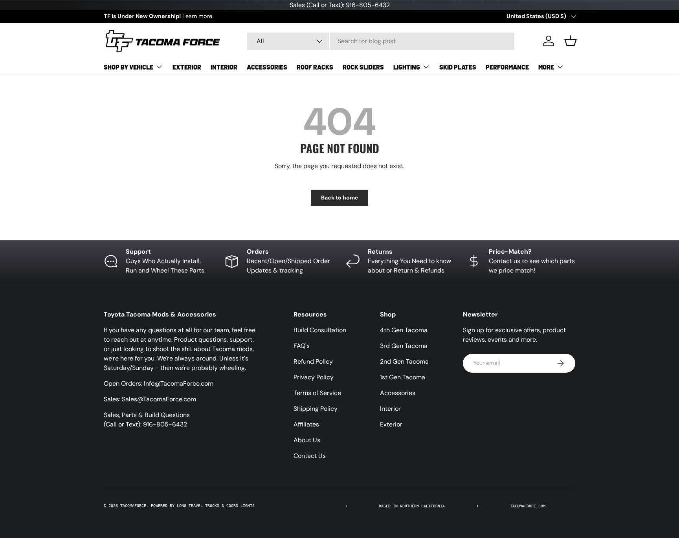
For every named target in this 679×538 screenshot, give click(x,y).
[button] (570, 40)
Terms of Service (317, 393)
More (546, 67)
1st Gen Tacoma (402, 377)
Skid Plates (457, 67)
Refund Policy (313, 361)
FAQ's (302, 346)
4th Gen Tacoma (404, 330)
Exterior (187, 67)
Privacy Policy (314, 377)
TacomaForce (133, 505)
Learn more (197, 16)
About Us (307, 440)
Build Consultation (320, 330)
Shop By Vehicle (128, 67)
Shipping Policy (316, 408)
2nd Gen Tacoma (404, 361)
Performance (507, 67)
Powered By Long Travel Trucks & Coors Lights (203, 505)
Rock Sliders (363, 67)
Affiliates (306, 424)
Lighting (406, 67)
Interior (224, 67)
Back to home (339, 197)
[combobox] (380, 41)
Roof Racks (315, 67)
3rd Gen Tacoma (404, 346)
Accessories (267, 67)
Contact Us (310, 456)
